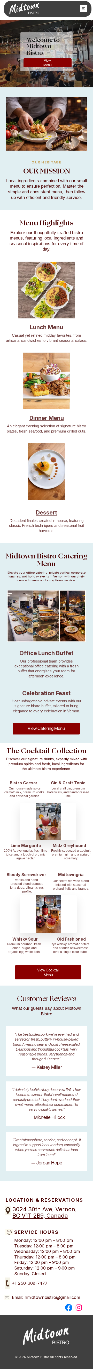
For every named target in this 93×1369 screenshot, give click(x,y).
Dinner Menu (46, 418)
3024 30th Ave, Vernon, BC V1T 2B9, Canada (44, 1212)
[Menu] (83, 8)
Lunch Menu (46, 327)
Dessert (46, 512)
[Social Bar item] (68, 1307)
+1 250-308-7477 (30, 1283)
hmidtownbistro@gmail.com (52, 1297)
